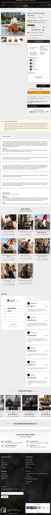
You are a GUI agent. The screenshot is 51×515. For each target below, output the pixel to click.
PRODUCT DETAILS (7, 136)
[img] (36, 30)
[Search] (4, 5)
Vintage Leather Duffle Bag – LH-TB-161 (25, 231)
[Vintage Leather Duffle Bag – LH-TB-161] (25, 222)
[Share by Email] (19, 44)
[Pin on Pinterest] (12, 44)
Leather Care (3, 462)
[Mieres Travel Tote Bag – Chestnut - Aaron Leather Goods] (10, 39)
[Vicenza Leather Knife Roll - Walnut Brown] (9, 402)
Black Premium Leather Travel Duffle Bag (42, 231)
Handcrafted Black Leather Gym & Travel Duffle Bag (8, 256)
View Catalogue (28, 467)
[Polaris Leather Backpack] (25, 246)
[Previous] (3, 40)
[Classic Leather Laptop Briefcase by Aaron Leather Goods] (42, 246)
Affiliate (27, 465)
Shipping (34, 22)
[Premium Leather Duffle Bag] (8, 222)
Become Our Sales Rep (30, 464)
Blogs (2, 460)
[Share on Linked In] (14, 44)
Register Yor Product (29, 462)
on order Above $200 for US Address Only (25, 1)
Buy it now (38, 92)
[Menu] (2, 5)
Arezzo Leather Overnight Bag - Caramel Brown (25, 413)
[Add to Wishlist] (5, 228)
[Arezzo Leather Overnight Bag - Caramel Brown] (25, 402)
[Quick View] (11, 228)
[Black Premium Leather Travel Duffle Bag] (42, 222)
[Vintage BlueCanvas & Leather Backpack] (25, 271)
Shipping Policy (4, 478)
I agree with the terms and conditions (36, 88)
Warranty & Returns (5, 477)
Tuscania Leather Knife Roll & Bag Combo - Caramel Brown (42, 413)
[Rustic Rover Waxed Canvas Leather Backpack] (8, 271)
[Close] (22, 508)
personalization (4, 467)
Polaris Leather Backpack (25, 255)
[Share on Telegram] (16, 44)
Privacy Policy (4, 473)
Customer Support (29, 459)
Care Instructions (33, 106)
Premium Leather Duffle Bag (9, 231)
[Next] (23, 40)
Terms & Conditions (5, 475)
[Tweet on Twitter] (11, 44)
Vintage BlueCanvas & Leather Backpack (25, 280)
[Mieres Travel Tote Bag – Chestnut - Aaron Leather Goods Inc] (4, 39)
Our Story (3, 459)
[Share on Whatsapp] (17, 44)
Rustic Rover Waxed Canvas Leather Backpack (8, 281)
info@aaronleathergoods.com (32, 478)
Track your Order (29, 460)
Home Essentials (4, 464)
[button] (48, 5)
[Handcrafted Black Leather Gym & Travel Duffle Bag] (8, 246)
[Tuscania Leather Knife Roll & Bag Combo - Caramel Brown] (42, 402)
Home (2, 9)
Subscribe (5, 496)
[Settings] (46, 5)
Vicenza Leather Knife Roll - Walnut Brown (9, 413)
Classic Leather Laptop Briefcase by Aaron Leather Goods (42, 256)
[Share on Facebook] (9, 44)
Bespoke (2, 465)
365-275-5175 (29, 476)
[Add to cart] (8, 228)
